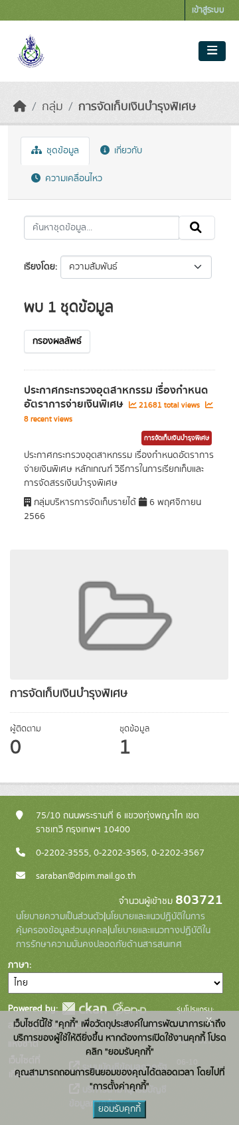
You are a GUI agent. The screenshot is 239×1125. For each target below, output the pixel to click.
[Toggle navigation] (212, 51)
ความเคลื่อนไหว (72, 178)
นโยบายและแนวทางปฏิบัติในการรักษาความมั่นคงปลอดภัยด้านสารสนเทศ (113, 937)
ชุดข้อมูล (61, 150)
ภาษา (18, 965)
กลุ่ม (52, 106)
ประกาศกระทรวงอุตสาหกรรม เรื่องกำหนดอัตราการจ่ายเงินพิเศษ (116, 397)
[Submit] (197, 228)
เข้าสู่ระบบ (208, 10)
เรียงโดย (39, 266)
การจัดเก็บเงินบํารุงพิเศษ (137, 106)
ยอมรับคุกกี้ (119, 1109)
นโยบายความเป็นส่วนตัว (60, 916)
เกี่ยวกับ (127, 150)
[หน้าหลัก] (20, 106)
